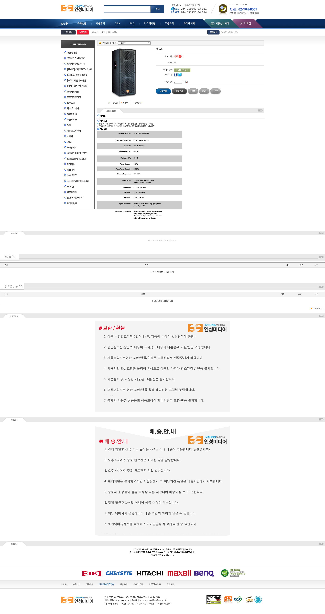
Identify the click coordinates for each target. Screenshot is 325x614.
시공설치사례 (222, 23)
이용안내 (76, 584)
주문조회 (169, 23)
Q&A (117, 23)
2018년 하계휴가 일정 (229, 32)
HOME (113, 43)
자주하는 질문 (155, 584)
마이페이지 (189, 23)
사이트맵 (170, 584)
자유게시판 (150, 23)
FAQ (132, 23)
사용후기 (100, 23)
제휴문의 (123, 584)
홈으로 (64, 584)
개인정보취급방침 (106, 584)
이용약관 (89, 584)
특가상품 (81, 23)
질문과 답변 (138, 584)
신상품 (64, 23)
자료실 (247, 23)
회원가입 (94, 32)
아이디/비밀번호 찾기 (109, 32)
